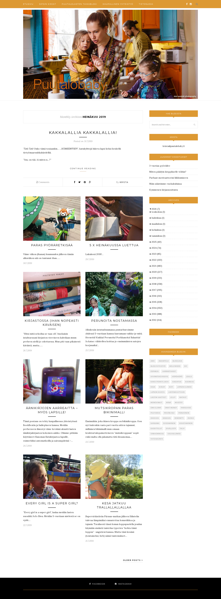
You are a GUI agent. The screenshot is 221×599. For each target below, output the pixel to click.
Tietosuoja (146, 4)
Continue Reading (83, 168)
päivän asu (169, 413)
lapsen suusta (158, 392)
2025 (156, 241)
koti (171, 387)
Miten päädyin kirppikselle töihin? (167, 171)
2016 (157, 295)
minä (168, 402)
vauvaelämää (174, 434)
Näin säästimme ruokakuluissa (165, 183)
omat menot (171, 408)
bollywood (174, 366)
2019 (157, 277)
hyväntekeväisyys (159, 376)
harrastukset (169, 371)
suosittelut (156, 428)
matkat (183, 397)
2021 (157, 265)
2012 (157, 319)
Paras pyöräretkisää (52, 245)
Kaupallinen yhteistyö (118, 4)
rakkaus (155, 418)
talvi (182, 428)
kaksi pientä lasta (160, 382)
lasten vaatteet (158, 397)
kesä (153, 387)
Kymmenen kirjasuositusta (163, 189)
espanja (155, 371)
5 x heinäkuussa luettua (114, 245)
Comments (42, 182)
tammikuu (158, 235)
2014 (157, 307)
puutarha (155, 413)
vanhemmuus (157, 434)
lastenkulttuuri (176, 392)
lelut (173, 397)
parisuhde (186, 408)
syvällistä (171, 428)
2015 (157, 301)
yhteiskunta (157, 439)
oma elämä (156, 408)
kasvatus (176, 382)
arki (153, 361)
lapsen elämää (184, 387)
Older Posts (132, 560)
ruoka (191, 418)
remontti (179, 418)
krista (124, 182)
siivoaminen (169, 423)
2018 (157, 283)
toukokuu (158, 211)
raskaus (167, 418)
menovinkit (156, 402)
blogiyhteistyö (158, 366)
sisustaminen (186, 423)
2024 (156, 247)
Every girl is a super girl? (52, 503)
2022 (157, 259)
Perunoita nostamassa (114, 321)
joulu (189, 376)
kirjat (162, 387)
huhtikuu (158, 217)
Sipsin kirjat (47, 4)
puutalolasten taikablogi (79, 4)
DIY (185, 366)
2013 (157, 313)
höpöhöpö (177, 376)
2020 (157, 271)
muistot (179, 402)
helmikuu (158, 229)
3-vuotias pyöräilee (159, 165)
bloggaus (177, 361)
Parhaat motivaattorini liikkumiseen (168, 177)
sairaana (155, 423)
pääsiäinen (183, 413)
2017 (157, 289)
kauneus (189, 382)
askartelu (164, 361)
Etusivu (28, 4)
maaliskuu (158, 223)
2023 (156, 253)
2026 (156, 208)
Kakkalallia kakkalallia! (83, 132)
